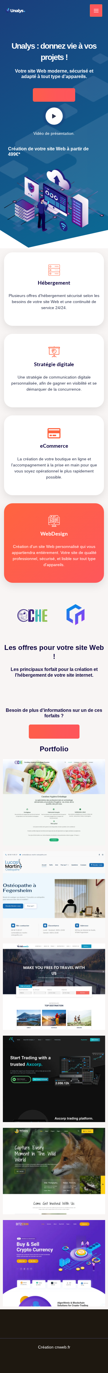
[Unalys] (15, 10)
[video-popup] (54, 116)
